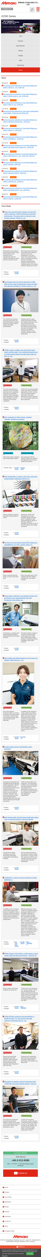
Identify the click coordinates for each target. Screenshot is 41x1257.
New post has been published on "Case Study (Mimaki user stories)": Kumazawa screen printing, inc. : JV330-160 (20, 146)
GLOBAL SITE (7, 9)
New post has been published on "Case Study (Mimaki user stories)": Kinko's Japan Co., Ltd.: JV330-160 (20, 95)
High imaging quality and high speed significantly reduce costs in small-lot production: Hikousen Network (21, 818)
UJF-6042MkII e (29, 943)
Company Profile (9, 1231)
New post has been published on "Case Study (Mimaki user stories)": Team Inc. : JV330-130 (20, 197)
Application (8, 1202)
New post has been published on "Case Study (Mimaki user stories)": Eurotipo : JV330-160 (20, 163)
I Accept (29, 1253)
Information (13, 83)
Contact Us (8, 1221)
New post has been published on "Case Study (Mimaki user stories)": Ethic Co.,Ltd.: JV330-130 (20, 103)
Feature (20, 41)
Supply (20, 55)
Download (20, 65)
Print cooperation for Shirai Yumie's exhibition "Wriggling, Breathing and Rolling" (18, 418)
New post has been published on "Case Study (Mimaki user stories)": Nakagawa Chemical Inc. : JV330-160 (20, 120)
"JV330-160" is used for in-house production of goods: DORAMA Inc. (20, 879)
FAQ (20, 60)
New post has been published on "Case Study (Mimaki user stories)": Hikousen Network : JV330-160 (20, 172)
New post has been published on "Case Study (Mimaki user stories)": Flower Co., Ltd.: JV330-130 (20, 86)
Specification (20, 46)
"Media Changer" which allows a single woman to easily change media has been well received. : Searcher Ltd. (21, 954)
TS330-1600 (23, 468)
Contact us (21, 1247)
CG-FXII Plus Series (17, 944)
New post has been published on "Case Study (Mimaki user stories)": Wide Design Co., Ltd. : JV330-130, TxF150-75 (20, 155)
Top (20, 36)
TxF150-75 (23, 737)
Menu (38, 11)
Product (7, 1192)
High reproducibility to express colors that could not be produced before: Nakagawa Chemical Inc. (20, 477)
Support (7, 1211)
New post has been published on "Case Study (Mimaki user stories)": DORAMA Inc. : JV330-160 (20, 138)
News (20, 70)
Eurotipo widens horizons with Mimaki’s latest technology (18, 748)
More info (4, 1256)
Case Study (8, 1197)
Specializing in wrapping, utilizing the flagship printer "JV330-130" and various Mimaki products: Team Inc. (20, 1083)
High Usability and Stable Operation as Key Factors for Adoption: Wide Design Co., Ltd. (21, 659)
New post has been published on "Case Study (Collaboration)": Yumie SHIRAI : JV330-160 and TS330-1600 (21, 112)
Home (6, 1187)
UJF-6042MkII (23, 1007)
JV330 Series (17, 272)
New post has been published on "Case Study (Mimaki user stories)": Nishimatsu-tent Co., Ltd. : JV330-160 (20, 189)
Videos (20, 50)
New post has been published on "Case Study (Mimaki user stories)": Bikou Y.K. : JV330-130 (20, 129)
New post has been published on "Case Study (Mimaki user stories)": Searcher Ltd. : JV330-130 (20, 180)
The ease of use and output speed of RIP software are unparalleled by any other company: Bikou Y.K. (20, 544)
